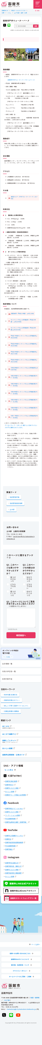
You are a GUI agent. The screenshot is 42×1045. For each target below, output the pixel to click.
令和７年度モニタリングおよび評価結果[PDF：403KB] (24, 417)
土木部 (12, 509)
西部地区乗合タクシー (12, 700)
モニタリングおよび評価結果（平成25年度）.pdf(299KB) (23, 321)
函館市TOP (5, 10)
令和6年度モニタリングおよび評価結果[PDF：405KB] (24, 409)
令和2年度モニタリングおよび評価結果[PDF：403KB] (24, 377)
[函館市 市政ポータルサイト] (10, 4)
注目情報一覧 (7, 664)
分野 (3, 13)
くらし (9, 13)
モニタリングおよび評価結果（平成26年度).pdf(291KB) (23, 329)
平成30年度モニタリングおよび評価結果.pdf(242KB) (24, 361)
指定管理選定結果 (16, 503)
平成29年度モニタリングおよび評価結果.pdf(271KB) (24, 353)
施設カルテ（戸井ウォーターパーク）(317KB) (24, 197)
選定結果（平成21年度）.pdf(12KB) (22, 313)
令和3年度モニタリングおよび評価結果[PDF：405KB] (24, 385)
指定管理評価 (14, 497)
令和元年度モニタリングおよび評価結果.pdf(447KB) (24, 369)
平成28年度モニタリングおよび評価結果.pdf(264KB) (24, 345)
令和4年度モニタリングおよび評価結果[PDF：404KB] (24, 393)
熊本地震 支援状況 (10, 695)
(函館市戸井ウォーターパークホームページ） (21, 80)
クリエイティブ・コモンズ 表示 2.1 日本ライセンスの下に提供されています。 (21, 426)
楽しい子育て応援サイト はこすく (16, 706)
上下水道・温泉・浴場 (20, 13)
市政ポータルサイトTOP (18, 10)
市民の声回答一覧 (9, 671)
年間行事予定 (7, 679)
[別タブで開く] (4, 25)
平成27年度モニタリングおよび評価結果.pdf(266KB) (24, 337)
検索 (35, 26)
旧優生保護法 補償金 (11, 711)
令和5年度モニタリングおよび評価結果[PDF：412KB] (24, 401)
